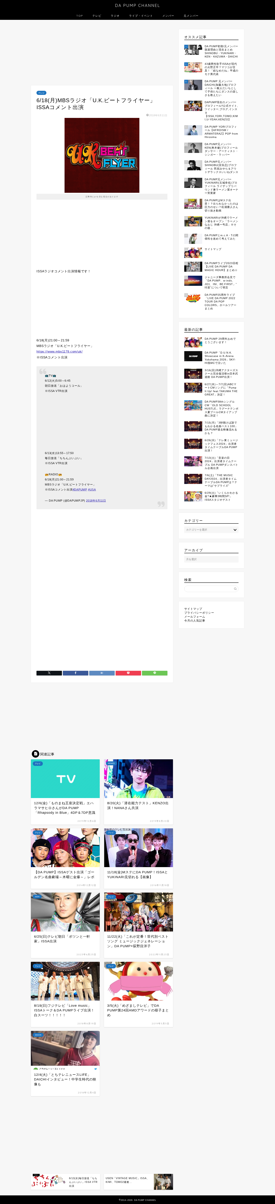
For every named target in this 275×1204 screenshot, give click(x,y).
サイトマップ (193, 608)
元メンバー (191, 15)
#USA (92, 489)
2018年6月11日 (96, 500)
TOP (79, 15)
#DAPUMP (80, 489)
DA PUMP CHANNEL (137, 5)
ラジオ (115, 15)
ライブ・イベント (141, 15)
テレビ (96, 15)
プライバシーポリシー (199, 612)
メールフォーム (194, 616)
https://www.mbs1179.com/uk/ (59, 351)
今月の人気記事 (194, 620)
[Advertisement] (102, 53)
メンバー (168, 15)
